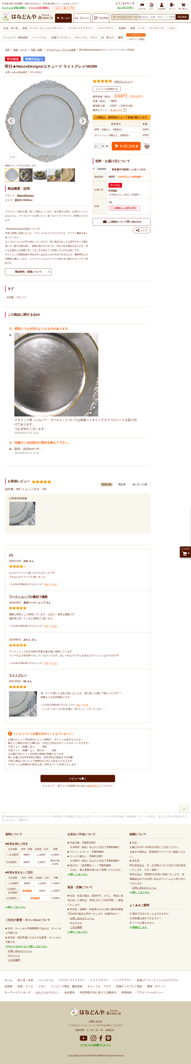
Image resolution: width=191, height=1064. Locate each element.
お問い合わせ (95, 1021)
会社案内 (69, 992)
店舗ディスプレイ (61, 37)
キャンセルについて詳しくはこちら (27, 946)
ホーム (8, 980)
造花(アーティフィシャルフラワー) (157, 980)
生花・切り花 (11, 28)
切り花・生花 (25, 980)
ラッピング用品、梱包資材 (66, 986)
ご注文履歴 (14, 960)
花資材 (122, 28)
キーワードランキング (17, 992)
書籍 (120, 37)
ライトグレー (18, 675)
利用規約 (126, 992)
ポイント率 (65, 8)
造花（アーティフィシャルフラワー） (43, 28)
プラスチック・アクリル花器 (61, 50)
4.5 (11, 555)
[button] (11, 121)
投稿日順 (106, 484)
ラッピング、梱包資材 (16, 37)
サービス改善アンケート (97, 1045)
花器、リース (137, 28)
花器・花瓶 (36, 50)
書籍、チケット (155, 986)
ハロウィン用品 (135, 39)
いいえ (54, 584)
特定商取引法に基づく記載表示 (97, 992)
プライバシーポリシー (149, 992)
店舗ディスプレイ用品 (128, 986)
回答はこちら (140, 927)
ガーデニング (156, 28)
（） (123, 81)
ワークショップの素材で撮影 (28, 596)
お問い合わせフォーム (20, 951)
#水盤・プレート (17, 297)
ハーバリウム (39, 37)
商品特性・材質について (28, 271)
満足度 (122, 484)
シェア (144, 230)
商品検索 (182, 17)
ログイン (94, 785)
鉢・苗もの (107, 37)
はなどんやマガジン (47, 992)
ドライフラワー (105, 28)
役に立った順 (139, 484)
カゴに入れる (128, 146)
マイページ (14, 955)
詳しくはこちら (16, 907)
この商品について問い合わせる (124, 221)
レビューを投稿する (107, 89)
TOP (7, 50)
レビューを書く (77, 778)
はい (47, 584)
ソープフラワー (122, 980)
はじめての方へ (125, 7)
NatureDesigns (25, 195)
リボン (172, 28)
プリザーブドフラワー (80, 28)
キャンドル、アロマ (86, 37)
